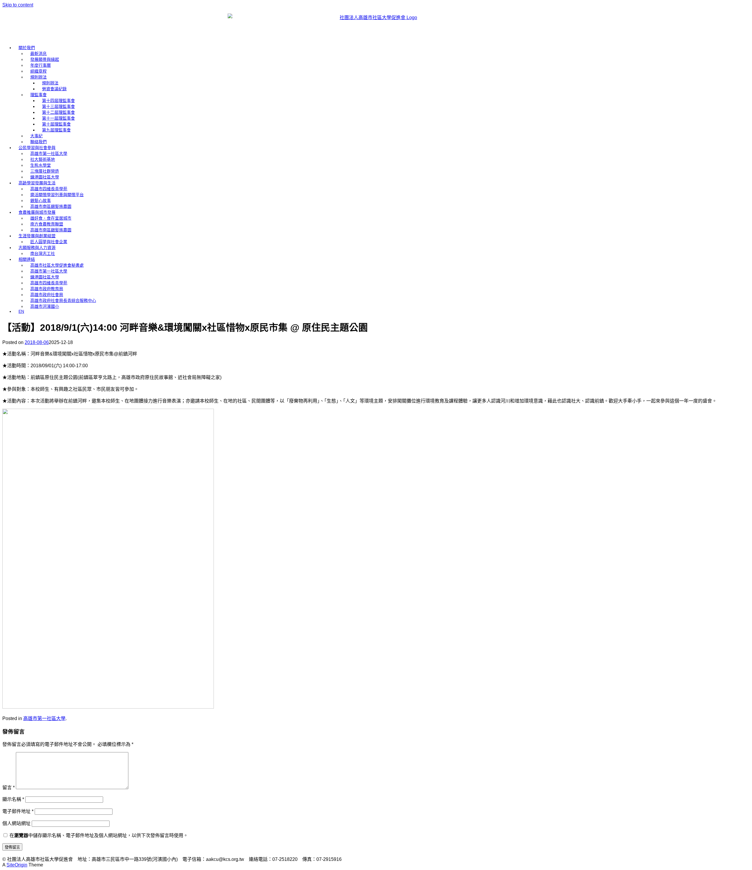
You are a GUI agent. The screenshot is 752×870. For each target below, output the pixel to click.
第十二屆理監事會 (58, 112)
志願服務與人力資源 (37, 247)
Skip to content (17, 4)
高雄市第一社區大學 (48, 153)
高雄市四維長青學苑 (48, 188)
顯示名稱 (13, 799)
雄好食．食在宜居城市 (50, 218)
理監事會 (38, 94)
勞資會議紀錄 (54, 88)
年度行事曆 (40, 65)
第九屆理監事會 (56, 130)
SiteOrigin (16, 864)
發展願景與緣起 (44, 59)
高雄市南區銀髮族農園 (50, 206)
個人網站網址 (16, 823)
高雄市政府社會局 (46, 294)
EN (21, 311)
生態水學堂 (40, 165)
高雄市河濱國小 (44, 306)
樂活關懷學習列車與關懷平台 (57, 194)
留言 (8, 787)
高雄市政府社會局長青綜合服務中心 (63, 300)
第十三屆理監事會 (58, 106)
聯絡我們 (38, 141)
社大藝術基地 (42, 159)
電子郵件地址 (17, 811)
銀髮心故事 (40, 200)
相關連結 (27, 259)
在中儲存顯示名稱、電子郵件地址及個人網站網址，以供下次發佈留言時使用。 (98, 835)
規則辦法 (38, 77)
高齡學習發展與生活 (37, 183)
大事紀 (36, 135)
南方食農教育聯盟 (46, 224)
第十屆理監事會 (56, 124)
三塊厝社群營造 (44, 171)
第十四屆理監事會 (58, 100)
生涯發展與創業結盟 (37, 235)
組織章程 (38, 71)
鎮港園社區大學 (44, 177)
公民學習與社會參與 (37, 147)
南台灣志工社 (42, 253)
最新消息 (38, 53)
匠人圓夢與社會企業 (48, 241)
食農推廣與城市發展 (37, 212)
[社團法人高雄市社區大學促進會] (376, 24)
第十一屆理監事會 (58, 118)
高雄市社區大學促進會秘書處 (57, 265)
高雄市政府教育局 (46, 288)
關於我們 (27, 47)
